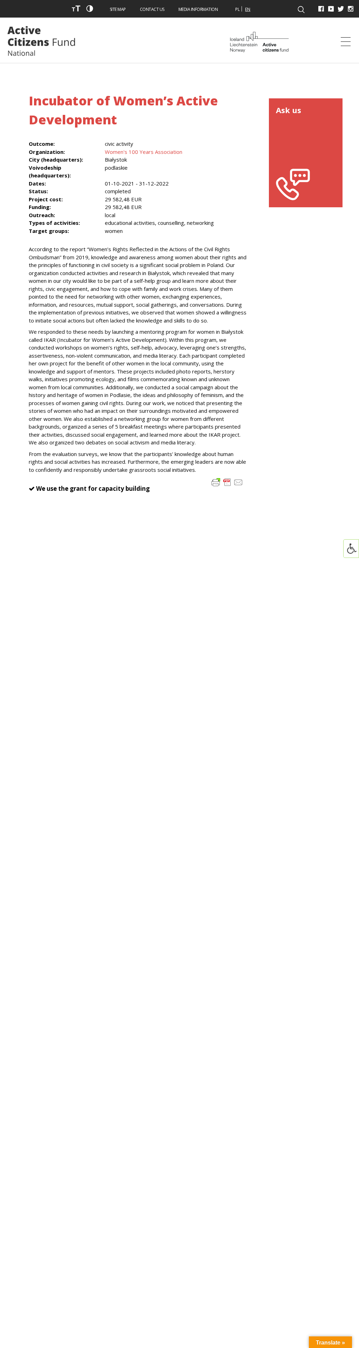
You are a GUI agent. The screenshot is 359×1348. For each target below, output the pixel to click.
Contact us (152, 9)
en (247, 9)
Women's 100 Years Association (143, 151)
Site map (118, 9)
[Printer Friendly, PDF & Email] (227, 481)
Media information (198, 9)
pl (237, 9)
